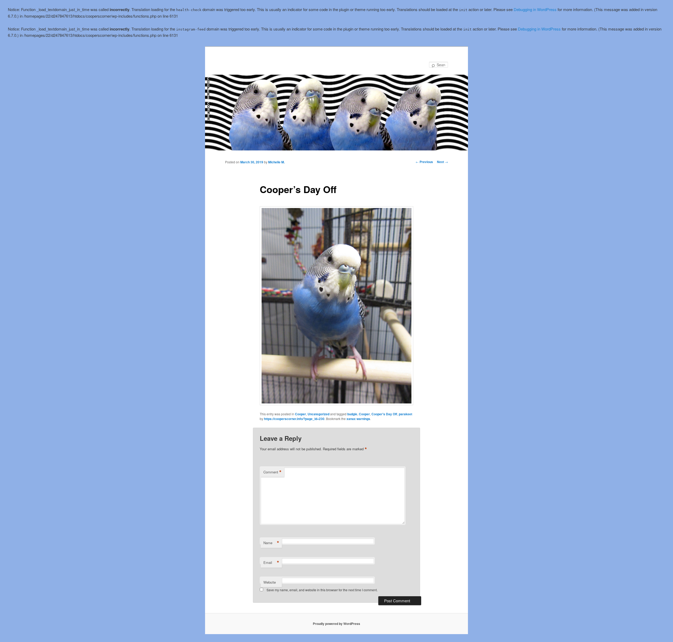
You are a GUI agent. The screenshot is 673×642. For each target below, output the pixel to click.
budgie (352, 414)
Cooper (300, 414)
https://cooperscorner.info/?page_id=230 (294, 418)
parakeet (405, 414)
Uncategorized (318, 414)
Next (442, 161)
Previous (424, 161)
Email (271, 562)
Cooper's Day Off (384, 414)
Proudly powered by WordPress (336, 623)
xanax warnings (358, 418)
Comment (272, 472)
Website (269, 582)
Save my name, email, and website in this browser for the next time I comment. (322, 590)
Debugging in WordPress (535, 9)
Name (271, 543)
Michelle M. (276, 162)
